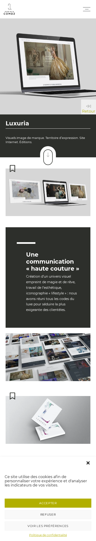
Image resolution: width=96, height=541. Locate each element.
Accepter (48, 503)
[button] (88, 463)
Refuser (48, 514)
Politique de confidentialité (48, 535)
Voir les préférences (48, 526)
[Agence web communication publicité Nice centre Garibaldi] (9, 9)
